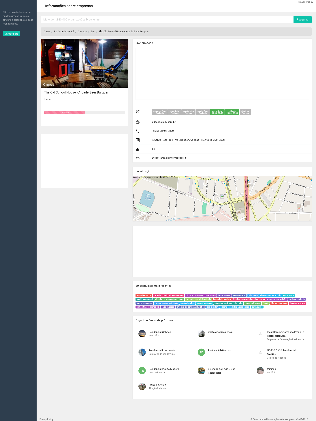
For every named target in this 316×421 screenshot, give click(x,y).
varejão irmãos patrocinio (166, 303)
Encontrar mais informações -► (169, 157)
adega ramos (239, 295)
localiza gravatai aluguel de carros (249, 299)
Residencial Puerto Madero (164, 368)
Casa (47, 31)
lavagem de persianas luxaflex (191, 307)
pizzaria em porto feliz (270, 295)
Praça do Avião (157, 384)
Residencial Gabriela (160, 331)
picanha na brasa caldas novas (169, 299)
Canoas (82, 31)
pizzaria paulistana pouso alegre (201, 295)
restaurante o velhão (276, 299)
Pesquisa (303, 19)
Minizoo (271, 368)
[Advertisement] (84, 159)
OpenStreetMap (144, 177)
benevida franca (144, 295)
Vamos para (11, 33)
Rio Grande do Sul (64, 31)
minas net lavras (252, 303)
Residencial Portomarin (162, 350)
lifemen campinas (279, 303)
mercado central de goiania (198, 299)
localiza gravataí (297, 303)
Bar (93, 31)
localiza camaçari (145, 299)
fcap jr (266, 303)
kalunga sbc (257, 307)
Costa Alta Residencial (220, 331)
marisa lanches (187, 303)
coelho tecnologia (297, 299)
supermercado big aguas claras (235, 307)
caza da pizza (167, 307)
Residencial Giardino (219, 350)
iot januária (252, 295)
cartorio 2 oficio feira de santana (168, 295)
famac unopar (224, 295)
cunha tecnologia (144, 303)
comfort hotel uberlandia (148, 307)
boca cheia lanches (222, 299)
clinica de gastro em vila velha (228, 303)
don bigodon (212, 307)
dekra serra (288, 295)
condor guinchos (204, 303)
